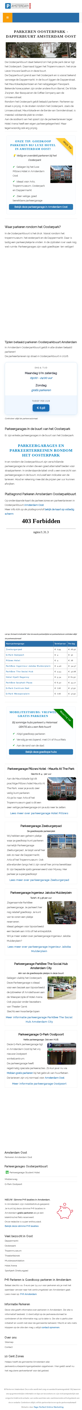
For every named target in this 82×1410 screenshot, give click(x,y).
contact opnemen (50, 1327)
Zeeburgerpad (14, 649)
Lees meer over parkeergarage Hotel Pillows (39, 813)
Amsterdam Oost (34, 505)
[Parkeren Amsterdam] (26, 5)
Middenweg (11, 1179)
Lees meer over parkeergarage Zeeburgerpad (39, 880)
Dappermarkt (11, 1241)
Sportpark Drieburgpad (16, 1270)
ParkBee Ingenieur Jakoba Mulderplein (28, 666)
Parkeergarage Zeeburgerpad (41, 826)
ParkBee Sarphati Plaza (19, 683)
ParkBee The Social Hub (19, 671)
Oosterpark (10, 1246)
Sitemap (9, 1342)
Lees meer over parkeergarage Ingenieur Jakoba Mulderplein (39, 949)
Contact (9, 1347)
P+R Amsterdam (28, 1294)
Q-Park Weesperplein (18, 694)
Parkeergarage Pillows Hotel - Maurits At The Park (41, 768)
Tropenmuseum (13, 1251)
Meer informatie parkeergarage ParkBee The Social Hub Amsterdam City (39, 1019)
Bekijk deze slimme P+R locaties (22, 1226)
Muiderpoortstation (14, 1260)
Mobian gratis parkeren (20, 1073)
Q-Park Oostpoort (15, 655)
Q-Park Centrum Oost (17, 688)
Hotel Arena (11, 1265)
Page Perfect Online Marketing (49, 1407)
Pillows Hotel (13, 660)
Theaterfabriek (12, 1256)
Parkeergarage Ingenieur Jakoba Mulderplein (41, 892)
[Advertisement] (41, 294)
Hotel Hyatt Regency (17, 677)
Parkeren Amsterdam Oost (18, 1157)
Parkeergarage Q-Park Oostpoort (41, 1034)
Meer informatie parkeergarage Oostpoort (39, 1083)
